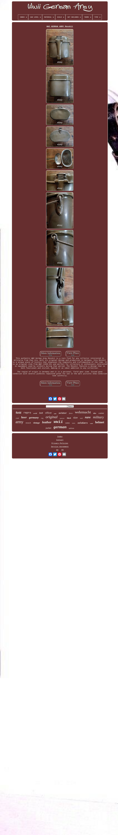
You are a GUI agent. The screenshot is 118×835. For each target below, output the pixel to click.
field (18, 412)
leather (46, 422)
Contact (59, 440)
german (60, 427)
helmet (99, 422)
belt (41, 413)
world (35, 413)
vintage (36, 423)
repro (27, 412)
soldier (63, 413)
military (98, 417)
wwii (58, 422)
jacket (48, 428)
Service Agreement (60, 447)
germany (34, 417)
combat (101, 413)
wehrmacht (83, 412)
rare (88, 417)
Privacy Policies (60, 443)
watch (91, 423)
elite (94, 413)
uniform (71, 428)
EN (57, 450)
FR (62, 450)
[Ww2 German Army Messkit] (60, 47)
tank (55, 413)
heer (24, 417)
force (71, 413)
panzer (62, 418)
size (75, 417)
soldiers (83, 423)
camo (67, 423)
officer (48, 412)
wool (81, 418)
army (19, 422)
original (52, 417)
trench (28, 423)
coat (17, 418)
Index (59, 437)
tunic (73, 423)
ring (42, 418)
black (69, 418)
